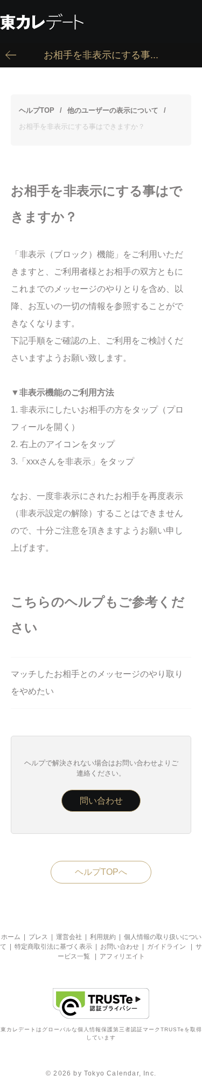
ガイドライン (166, 946)
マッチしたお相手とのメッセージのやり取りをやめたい (97, 682)
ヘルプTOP (36, 110)
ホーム (10, 937)
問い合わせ (101, 800)
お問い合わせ (119, 946)
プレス (38, 937)
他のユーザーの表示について (112, 110)
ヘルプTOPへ (101, 871)
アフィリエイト (122, 956)
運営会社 (69, 937)
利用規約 (103, 937)
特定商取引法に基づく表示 (53, 946)
